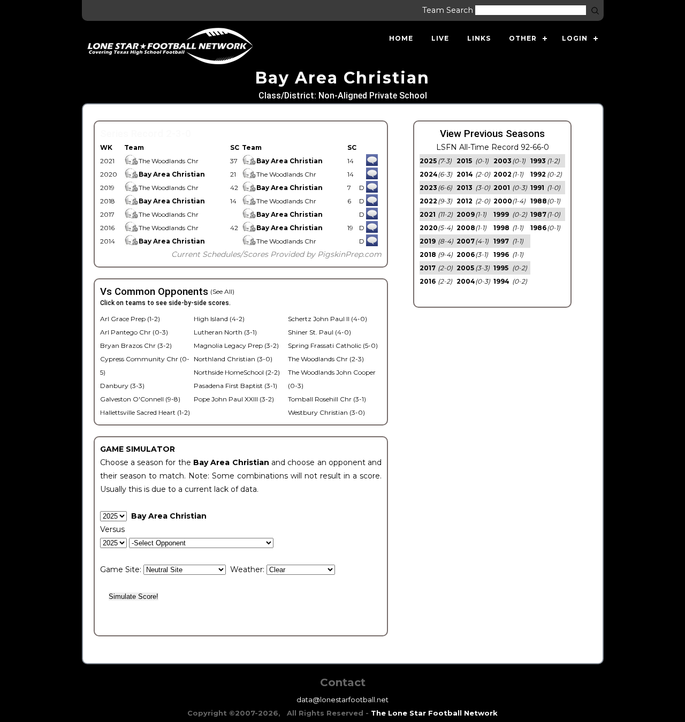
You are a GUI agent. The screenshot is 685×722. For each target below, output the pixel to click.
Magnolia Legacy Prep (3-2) (236, 345)
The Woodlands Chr (169, 161)
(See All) (222, 291)
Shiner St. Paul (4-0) (319, 332)
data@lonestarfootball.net (342, 699)
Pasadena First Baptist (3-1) (235, 386)
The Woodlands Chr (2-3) (326, 359)
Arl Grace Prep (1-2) (130, 319)
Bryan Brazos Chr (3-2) (136, 345)
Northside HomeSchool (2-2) (237, 372)
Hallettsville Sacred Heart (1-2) (145, 412)
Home (401, 38)
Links (479, 38)
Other (523, 38)
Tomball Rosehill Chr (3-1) (327, 399)
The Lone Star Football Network (434, 713)
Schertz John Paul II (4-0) (327, 319)
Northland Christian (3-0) (233, 359)
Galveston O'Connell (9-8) (140, 399)
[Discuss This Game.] (372, 161)
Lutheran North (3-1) (225, 332)
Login (575, 38)
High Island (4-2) (219, 319)
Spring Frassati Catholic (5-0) (333, 345)
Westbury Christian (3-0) (326, 412)
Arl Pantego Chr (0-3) (134, 332)
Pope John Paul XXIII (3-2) (234, 399)
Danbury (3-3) (122, 386)
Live (440, 38)
